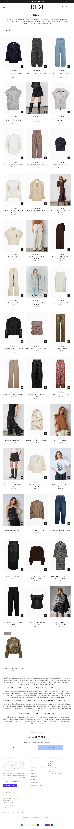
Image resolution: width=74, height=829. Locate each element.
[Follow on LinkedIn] (22, 813)
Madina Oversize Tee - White (60, 485)
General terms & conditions (37, 768)
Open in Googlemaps (53, 768)
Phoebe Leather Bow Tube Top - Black (37, 623)
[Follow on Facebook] (4, 813)
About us (32, 762)
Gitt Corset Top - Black (13, 530)
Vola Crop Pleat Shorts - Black (13, 485)
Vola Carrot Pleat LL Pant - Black (13, 623)
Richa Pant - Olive (60, 348)
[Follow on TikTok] (18, 813)
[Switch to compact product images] (9, 29)
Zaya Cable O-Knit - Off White (37, 485)
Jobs (31, 765)
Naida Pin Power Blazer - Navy (13, 74)
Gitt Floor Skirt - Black (13, 576)
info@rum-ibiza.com (8, 808)
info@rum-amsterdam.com (36, 723)
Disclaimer (32, 771)
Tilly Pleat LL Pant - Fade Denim (60, 74)
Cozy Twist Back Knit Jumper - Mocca (37, 577)
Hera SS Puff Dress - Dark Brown (60, 212)
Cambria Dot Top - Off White (36, 440)
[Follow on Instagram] (8, 813)
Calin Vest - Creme (14, 257)
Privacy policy (33, 774)
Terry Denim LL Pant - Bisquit (37, 257)
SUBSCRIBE (50, 747)
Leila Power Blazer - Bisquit (37, 211)
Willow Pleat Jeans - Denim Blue (60, 531)
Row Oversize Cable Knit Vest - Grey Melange (13, 120)
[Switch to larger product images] (3, 29)
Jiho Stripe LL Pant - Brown (37, 165)
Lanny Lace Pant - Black (14, 440)
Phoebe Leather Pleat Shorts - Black (60, 623)
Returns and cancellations (36, 785)
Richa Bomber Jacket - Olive (13, 668)
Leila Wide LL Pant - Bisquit (13, 394)
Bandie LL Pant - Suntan (60, 394)
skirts (19, 691)
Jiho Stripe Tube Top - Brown (37, 348)
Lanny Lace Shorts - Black (37, 119)
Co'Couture (13, 70)
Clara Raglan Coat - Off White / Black (60, 577)
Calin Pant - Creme (14, 303)
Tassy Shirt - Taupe (37, 530)
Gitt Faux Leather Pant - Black (37, 395)
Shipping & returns (35, 779)
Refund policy (33, 776)
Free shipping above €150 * (37, 1)
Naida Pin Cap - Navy (60, 165)
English (46, 817)
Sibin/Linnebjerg (60, 708)
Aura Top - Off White (60, 303)
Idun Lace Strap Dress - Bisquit (37, 303)
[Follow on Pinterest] (13, 813)
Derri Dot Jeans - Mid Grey (37, 73)
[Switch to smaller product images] (6, 29)
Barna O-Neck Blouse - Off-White (13, 212)
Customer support (34, 782)
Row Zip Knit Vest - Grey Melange (60, 120)
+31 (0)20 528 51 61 (55, 721)
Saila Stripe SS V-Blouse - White (13, 166)
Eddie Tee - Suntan (61, 440)
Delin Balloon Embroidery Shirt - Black (13, 349)
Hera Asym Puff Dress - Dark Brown (60, 257)
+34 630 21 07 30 (8, 806)
